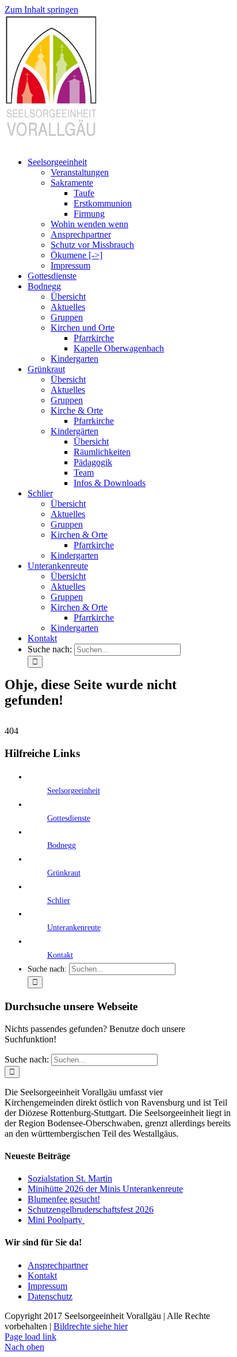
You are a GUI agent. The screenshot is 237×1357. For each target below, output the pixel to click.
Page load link (30, 1336)
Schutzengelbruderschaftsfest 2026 (91, 1209)
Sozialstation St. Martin (70, 1178)
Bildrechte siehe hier (90, 1326)
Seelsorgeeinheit (73, 790)
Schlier (58, 900)
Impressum (47, 1286)
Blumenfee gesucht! (64, 1199)
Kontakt (60, 955)
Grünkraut (64, 873)
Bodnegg (61, 845)
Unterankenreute (74, 927)
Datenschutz (50, 1296)
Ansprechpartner (58, 1265)
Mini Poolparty (56, 1220)
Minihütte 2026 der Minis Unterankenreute (105, 1189)
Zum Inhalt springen (41, 9)
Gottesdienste (68, 818)
